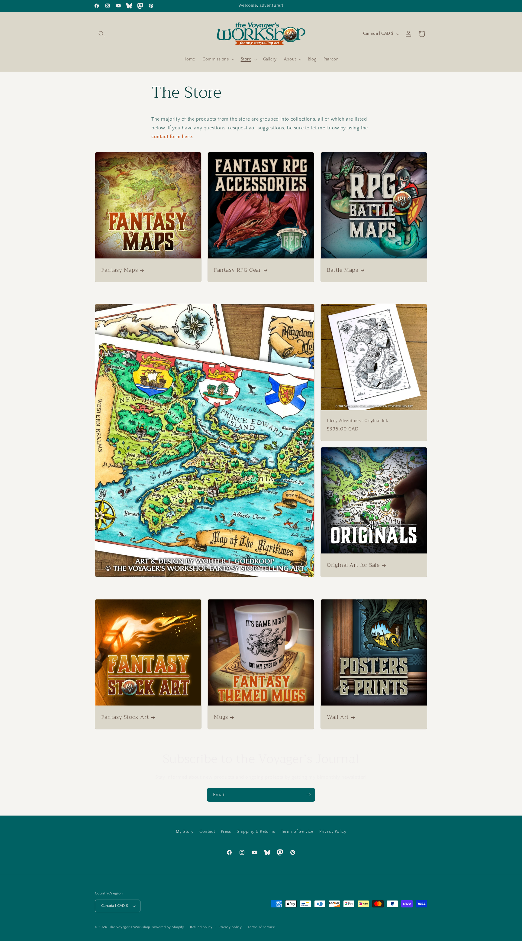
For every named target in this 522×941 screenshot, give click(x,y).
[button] (101, 34)
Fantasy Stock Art (125, 717)
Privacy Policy (332, 831)
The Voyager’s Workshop (129, 927)
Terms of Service (297, 831)
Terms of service (261, 927)
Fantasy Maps (119, 270)
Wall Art (338, 717)
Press (226, 831)
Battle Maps (342, 270)
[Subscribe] (308, 795)
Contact (207, 831)
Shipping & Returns (256, 831)
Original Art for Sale (353, 565)
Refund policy (201, 927)
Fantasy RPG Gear (237, 270)
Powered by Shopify (167, 927)
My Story (185, 831)
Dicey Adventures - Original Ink (357, 421)
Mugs (221, 717)
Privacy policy (230, 927)
